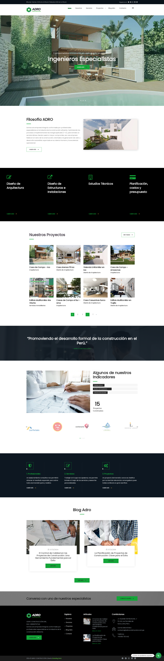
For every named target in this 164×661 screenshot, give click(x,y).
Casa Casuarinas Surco (94, 300)
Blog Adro (69, 630)
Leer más (53, 566)
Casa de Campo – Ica (39, 267)
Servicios (69, 622)
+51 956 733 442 (123, 637)
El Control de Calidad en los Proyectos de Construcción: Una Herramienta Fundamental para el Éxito (53, 557)
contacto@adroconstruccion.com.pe (131, 630)
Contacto (69, 633)
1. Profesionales (33, 473)
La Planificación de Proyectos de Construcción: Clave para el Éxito (111, 554)
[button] (158, 655)
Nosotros (69, 618)
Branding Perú (57, 658)
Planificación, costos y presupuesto (139, 188)
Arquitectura (34, 270)
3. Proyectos (107, 473)
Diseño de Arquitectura (15, 186)
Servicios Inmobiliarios (37, 305)
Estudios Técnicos (101, 184)
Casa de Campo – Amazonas (119, 268)
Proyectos (69, 626)
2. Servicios (69, 473)
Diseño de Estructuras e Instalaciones (57, 188)
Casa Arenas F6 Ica (65, 267)
